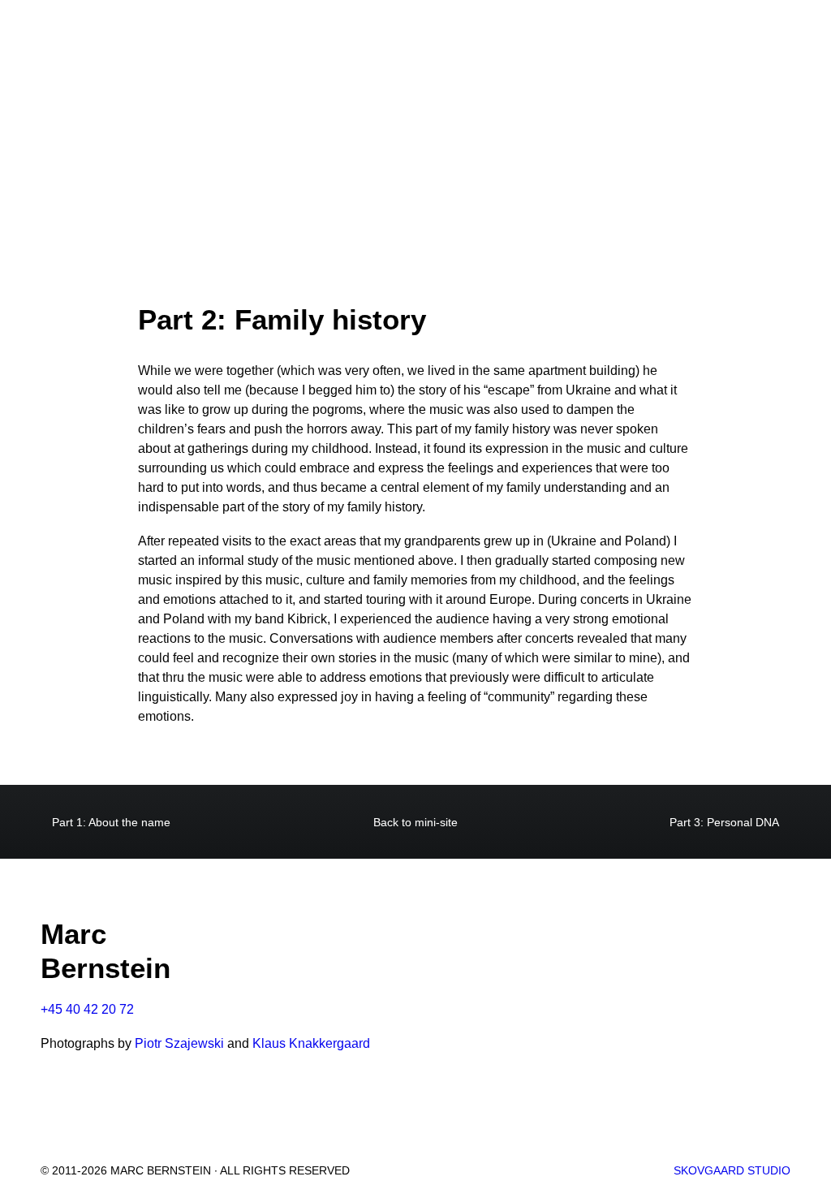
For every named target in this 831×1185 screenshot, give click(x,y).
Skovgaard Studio (732, 1170)
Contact (724, 47)
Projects (463, 47)
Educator (633, 47)
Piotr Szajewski (179, 1043)
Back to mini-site (415, 822)
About (160, 47)
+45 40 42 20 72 (87, 1009)
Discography (254, 47)
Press (551, 47)
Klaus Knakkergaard (311, 1043)
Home (94, 47)
